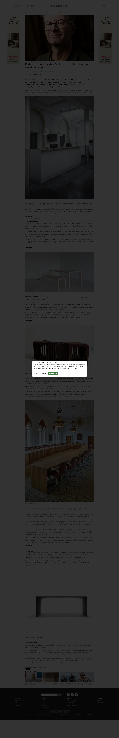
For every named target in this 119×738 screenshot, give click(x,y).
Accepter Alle (53, 373)
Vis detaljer (43, 373)
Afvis (35, 373)
